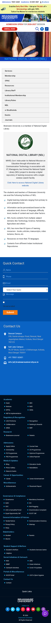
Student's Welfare (12, 550)
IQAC (7, 503)
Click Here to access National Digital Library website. (25, 184)
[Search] (37, 29)
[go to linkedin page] (18, 609)
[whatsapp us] (38, 609)
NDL (6, 105)
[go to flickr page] (28, 609)
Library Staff (10, 90)
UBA (30, 561)
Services (8, 71)
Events (7, 115)
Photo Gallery (10, 468)
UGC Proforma (11, 421)
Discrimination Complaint (37, 510)
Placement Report (35, 486)
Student (8, 535)
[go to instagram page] (43, 609)
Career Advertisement (36, 479)
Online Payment (34, 457)
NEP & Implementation (13, 413)
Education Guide (35, 464)
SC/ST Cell (32, 513)
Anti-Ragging (33, 506)
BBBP (8, 564)
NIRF (31, 428)
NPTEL (8, 410)
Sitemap (32, 524)
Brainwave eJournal (12, 435)
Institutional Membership (15, 95)
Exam (8, 403)
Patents (32, 435)
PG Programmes (11, 453)
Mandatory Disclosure (36, 499)
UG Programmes (35, 450)
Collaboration (10, 424)
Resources (9, 86)
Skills (31, 410)
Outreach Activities (12, 568)
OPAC (7, 81)
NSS (7, 561)
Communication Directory (37, 521)
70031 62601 (15, 2)
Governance (9, 499)
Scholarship (10, 450)
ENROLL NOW (9, 29)
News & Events (11, 471)
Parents (31, 535)
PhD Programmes (12, 457)
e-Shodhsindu (11, 110)
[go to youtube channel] (33, 609)
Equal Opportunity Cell (13, 513)
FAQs (7, 528)
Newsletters (33, 468)
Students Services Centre (37, 550)
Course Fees (33, 446)
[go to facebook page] (8, 609)
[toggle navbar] (47, 29)
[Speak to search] (42, 29)
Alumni (7, 539)
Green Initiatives (34, 564)
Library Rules (10, 100)
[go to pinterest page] (23, 609)
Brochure (45, 2)
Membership (10, 76)
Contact (8, 583)
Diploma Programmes (36, 453)
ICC (30, 503)
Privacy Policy (10, 524)
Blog (7, 464)
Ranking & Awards (35, 424)
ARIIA (8, 428)
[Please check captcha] (4, 302)
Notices (8, 406)
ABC (30, 403)
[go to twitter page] (13, 609)
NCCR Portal (10, 575)
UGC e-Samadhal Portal (13, 510)
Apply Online (10, 446)
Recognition (33, 421)
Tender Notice (10, 521)
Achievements (11, 486)
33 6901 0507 (34, 2)
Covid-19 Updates (35, 568)
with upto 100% (28, 9)
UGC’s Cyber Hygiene (36, 575)
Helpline (9, 553)
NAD (31, 406)
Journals (8, 120)
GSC (6, 506)
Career (8, 479)
